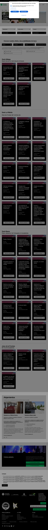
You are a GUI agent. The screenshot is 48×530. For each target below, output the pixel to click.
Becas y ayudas (5, 32)
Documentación (36, 32)
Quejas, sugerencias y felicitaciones (38, 506)
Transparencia (19, 519)
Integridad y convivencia (6, 523)
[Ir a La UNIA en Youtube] (11, 525)
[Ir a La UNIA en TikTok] (13, 525)
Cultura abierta (20, 29)
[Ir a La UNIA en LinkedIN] (9, 525)
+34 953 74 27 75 (29, 425)
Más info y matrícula (8, 78)
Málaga (4, 44)
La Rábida (16, 44)
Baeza (27, 44)
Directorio (18, 515)
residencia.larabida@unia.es (10, 426)
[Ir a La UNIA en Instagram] (5, 525)
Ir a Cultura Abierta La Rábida (35, 462)
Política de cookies (33, 521)
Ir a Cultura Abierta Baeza (34, 465)
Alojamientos (5, 29)
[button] (47, 5)
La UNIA (19, 512)
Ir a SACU (4, 485)
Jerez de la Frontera (40, 44)
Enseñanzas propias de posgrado (7, 515)
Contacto (34, 29)
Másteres (3, 514)
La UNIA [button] (43, 4)
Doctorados (4, 519)
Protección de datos (12, 521)
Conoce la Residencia (7, 435)
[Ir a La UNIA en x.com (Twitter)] (7, 525)
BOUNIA (18, 514)
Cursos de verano (5, 518)
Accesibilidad (4, 521)
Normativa (20, 32)
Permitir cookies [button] (23, 11)
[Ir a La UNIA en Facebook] (2, 525)
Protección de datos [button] (13, 9)
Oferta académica (6, 512)
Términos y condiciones (23, 521)
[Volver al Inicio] (3, 5)
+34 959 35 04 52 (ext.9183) (10, 425)
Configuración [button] (24, 15)
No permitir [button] (14, 11)
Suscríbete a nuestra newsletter (39, 509)
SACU (33, 514)
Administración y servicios (21, 518)
